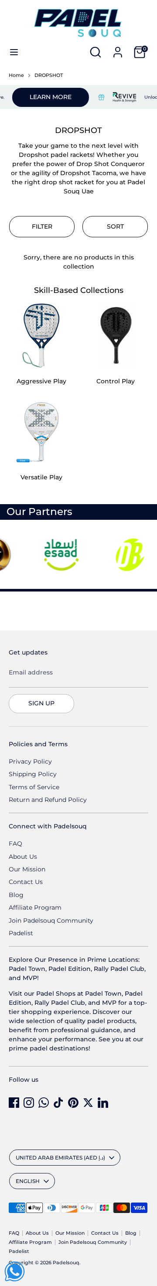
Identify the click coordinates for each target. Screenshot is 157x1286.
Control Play (115, 381)
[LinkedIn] (103, 1102)
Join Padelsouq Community (51, 920)
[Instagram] (29, 1102)
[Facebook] (14, 1102)
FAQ (15, 843)
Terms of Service (34, 787)
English (28, 1181)
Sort (115, 226)
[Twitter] (88, 1102)
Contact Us (26, 882)
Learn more (45, 97)
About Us (23, 857)
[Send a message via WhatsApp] (14, 1271)
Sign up (41, 703)
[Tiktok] (58, 1102)
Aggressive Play (41, 381)
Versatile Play (41, 477)
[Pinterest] (73, 1102)
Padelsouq (66, 1263)
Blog (16, 895)
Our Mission (27, 869)
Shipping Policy (33, 774)
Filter (42, 226)
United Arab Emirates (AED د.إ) (60, 1157)
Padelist (21, 933)
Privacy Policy (30, 761)
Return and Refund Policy (48, 800)
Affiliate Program (35, 907)
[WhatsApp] (43, 1102)
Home (16, 75)
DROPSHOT (48, 75)
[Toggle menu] (14, 52)
